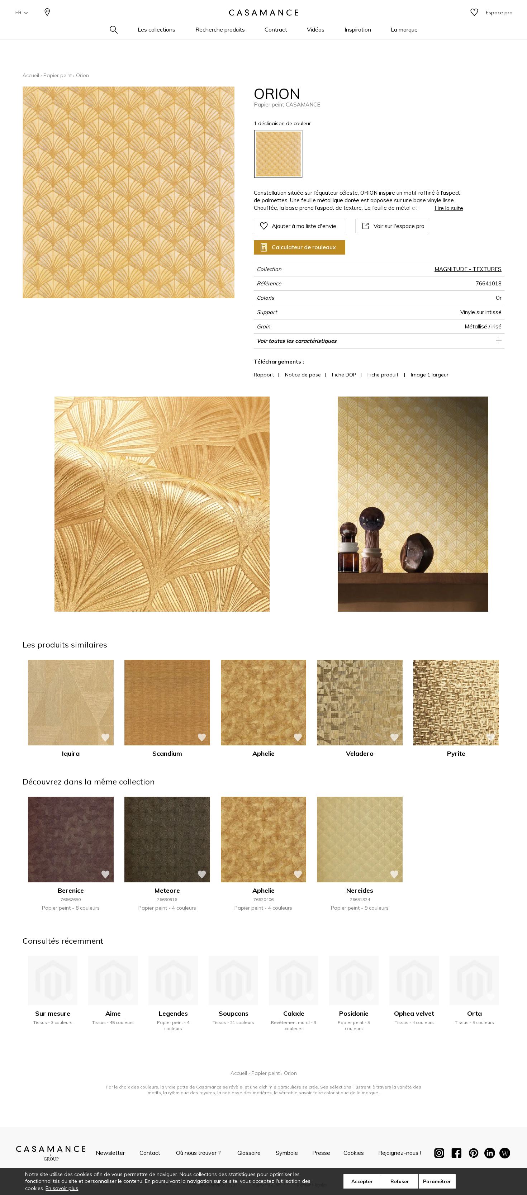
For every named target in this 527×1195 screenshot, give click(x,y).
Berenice (71, 890)
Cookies (353, 1152)
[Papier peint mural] (504, 1154)
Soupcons (233, 1013)
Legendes (173, 1013)
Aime (113, 1013)
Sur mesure (52, 1013)
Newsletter (110, 1152)
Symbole (287, 1152)
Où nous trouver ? (198, 1152)
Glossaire (249, 1152)
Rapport (264, 374)
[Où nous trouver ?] (47, 13)
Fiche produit (382, 374)
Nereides (359, 890)
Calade (293, 1013)
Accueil (31, 75)
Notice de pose (303, 374)
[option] (278, 154)
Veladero (360, 753)
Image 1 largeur (429, 374)
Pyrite (456, 753)
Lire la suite (449, 208)
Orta (474, 1013)
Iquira (71, 753)
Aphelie (263, 753)
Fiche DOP (344, 374)
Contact (149, 1152)
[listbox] (354, 154)
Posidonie (354, 1013)
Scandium (167, 753)
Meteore (167, 890)
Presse (321, 1152)
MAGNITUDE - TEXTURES (468, 269)
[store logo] (263, 12)
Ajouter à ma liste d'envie (304, 225)
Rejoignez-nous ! (399, 1152)
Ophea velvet (414, 1013)
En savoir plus (62, 1188)
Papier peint (57, 75)
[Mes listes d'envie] (474, 13)
